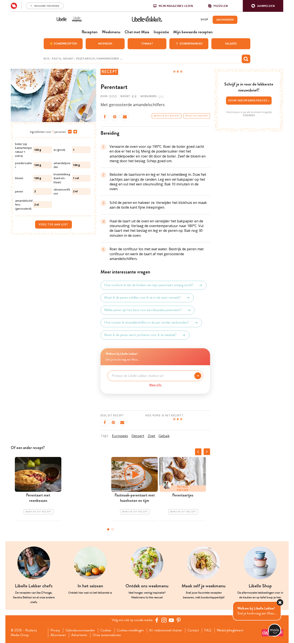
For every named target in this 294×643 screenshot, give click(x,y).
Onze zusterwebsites (107, 635)
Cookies (105, 630)
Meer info (155, 385)
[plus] (74, 132)
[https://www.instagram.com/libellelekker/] (164, 620)
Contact (193, 630)
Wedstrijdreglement (230, 630)
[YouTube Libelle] (171, 620)
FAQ (207, 630)
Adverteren (79, 635)
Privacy (55, 630)
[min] (69, 132)
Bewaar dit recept (166, 115)
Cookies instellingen (130, 630)
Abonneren (58, 635)
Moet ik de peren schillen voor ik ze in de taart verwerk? (142, 297)
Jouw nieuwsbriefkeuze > (249, 100)
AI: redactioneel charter (165, 630)
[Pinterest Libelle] (178, 620)
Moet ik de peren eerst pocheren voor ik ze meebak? (140, 335)
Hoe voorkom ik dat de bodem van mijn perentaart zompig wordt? (148, 285)
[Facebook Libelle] (156, 620)
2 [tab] (112, 529)
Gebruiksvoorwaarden (80, 630)
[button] (263, 6)
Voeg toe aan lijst (53, 224)
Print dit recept (196, 115)
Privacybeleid (249, 115)
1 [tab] (108, 529)
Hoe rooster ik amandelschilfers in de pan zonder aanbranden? (146, 322)
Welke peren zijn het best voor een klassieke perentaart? (143, 310)
